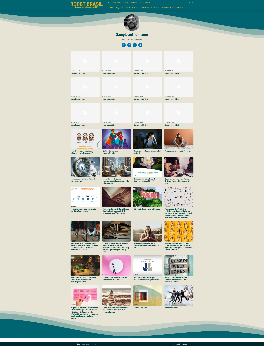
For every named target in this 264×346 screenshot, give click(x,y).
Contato (184, 344)
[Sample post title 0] (85, 61)
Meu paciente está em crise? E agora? (178, 151)
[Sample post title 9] (116, 113)
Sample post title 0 (78, 73)
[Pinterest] (129, 45)
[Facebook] (187, 2)
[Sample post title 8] (85, 113)
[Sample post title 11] (178, 113)
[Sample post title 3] (178, 61)
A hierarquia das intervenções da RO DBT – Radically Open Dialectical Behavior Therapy (115, 310)
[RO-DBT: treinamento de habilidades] (147, 197)
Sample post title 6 (141, 99)
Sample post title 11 (172, 125)
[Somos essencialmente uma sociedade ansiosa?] (147, 139)
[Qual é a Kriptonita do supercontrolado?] (116, 139)
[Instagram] (190, 2)
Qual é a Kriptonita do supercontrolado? (110, 152)
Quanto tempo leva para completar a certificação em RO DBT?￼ (84, 210)
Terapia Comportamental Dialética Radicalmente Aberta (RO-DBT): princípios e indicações (177, 280)
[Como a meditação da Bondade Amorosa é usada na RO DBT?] (147, 167)
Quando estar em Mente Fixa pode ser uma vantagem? (84, 180)
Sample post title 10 (141, 125)
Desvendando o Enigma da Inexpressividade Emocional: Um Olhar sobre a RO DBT (116, 181)
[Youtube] (140, 45)
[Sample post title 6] (147, 87)
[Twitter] (124, 45)
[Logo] (87, 5)
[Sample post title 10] (147, 113)
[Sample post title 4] (85, 87)
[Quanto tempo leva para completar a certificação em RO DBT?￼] (85, 197)
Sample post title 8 (78, 125)
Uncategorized (75, 70)
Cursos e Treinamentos (141, 206)
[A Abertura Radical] (178, 295)
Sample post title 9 (110, 125)
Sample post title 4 (78, 99)
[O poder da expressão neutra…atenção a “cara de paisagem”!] (85, 139)
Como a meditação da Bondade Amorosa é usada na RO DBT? (145, 180)
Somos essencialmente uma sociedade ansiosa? (147, 152)
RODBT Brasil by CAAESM (88, 344)
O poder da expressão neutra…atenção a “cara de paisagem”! (82, 152)
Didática (104, 148)
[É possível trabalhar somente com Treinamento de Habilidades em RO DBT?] (178, 167)
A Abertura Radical (171, 308)
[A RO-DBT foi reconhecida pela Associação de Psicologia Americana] (147, 265)
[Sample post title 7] (178, 87)
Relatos (136, 240)
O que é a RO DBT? (140, 308)
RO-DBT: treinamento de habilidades (147, 209)
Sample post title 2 (141, 73)
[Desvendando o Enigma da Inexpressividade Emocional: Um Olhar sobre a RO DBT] (116, 167)
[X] (192, 2)
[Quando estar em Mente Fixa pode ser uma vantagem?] (85, 167)
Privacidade (176, 344)
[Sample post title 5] (116, 87)
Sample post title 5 (109, 99)
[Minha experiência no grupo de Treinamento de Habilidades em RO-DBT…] (147, 231)
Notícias (136, 274)
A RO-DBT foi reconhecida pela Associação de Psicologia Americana (146, 279)
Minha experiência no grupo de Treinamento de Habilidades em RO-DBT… (146, 245)
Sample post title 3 (172, 73)
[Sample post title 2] (147, 61)
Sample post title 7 (172, 99)
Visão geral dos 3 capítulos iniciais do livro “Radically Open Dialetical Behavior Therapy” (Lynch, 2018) (116, 211)
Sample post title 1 (109, 73)
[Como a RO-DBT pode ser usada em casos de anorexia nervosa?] (116, 265)
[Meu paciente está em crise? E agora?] (178, 139)
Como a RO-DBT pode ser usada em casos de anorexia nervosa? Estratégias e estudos (83, 280)
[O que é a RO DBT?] (147, 295)
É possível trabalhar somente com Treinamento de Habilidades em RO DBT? (177, 181)
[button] (191, 7)
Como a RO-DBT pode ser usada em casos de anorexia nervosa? (115, 279)
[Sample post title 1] (116, 61)
